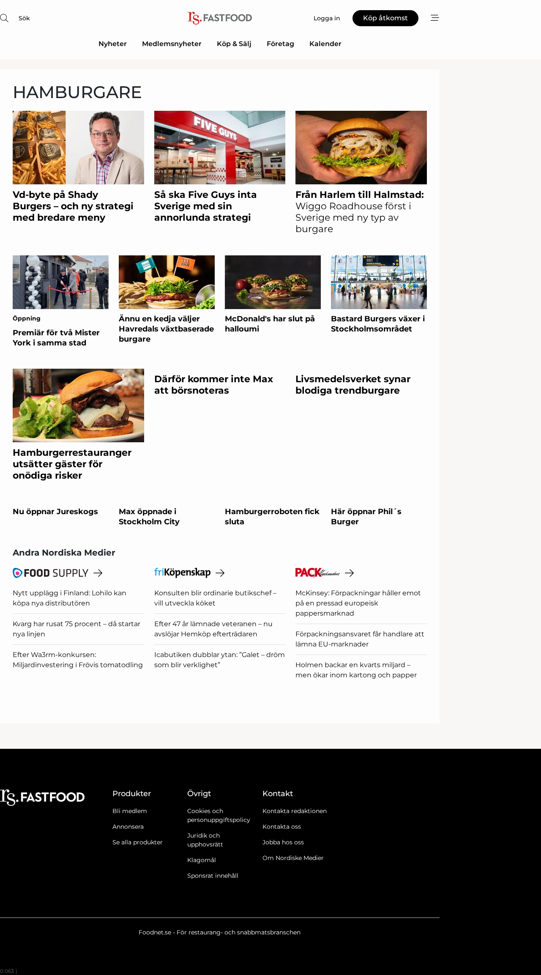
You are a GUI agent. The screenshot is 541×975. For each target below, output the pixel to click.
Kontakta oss (281, 826)
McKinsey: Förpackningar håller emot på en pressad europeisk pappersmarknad (358, 603)
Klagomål (201, 860)
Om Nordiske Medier (293, 858)
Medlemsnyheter (172, 44)
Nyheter (112, 44)
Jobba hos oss (283, 842)
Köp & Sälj (234, 44)
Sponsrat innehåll (212, 875)
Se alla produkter (137, 842)
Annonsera (128, 826)
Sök (24, 18)
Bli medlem (129, 811)
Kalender (325, 44)
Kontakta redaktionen (294, 811)
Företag (280, 44)
